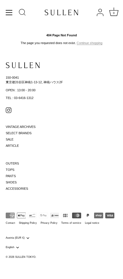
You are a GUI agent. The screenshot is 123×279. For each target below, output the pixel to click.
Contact (10, 222)
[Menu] (9, 12)
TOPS (10, 169)
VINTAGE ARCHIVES (20, 126)
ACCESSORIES (17, 188)
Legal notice (92, 222)
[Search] (22, 13)
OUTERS (12, 163)
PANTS (11, 176)
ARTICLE (12, 145)
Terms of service (71, 222)
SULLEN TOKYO (25, 257)
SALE (9, 139)
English (10, 247)
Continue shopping (89, 43)
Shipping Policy (28, 222)
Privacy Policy (49, 222)
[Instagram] (8, 110)
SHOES (11, 182)
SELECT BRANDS (18, 133)
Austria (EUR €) (15, 237)
